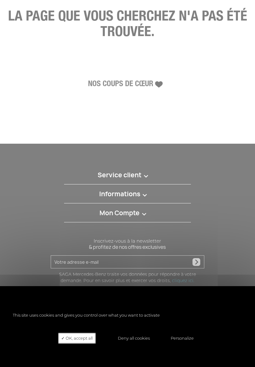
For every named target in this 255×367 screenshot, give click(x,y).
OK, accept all (79, 338)
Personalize (182, 338)
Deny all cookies (133, 338)
